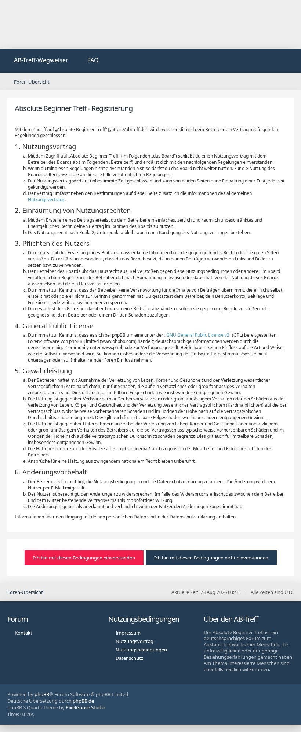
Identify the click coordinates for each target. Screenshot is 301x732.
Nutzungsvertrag (134, 641)
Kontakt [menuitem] (23, 632)
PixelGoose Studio (85, 707)
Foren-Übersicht (25, 592)
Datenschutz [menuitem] (129, 658)
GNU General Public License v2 (197, 335)
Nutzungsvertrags (46, 199)
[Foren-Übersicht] (150, 24)
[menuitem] (37, 61)
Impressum (128, 632)
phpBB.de (83, 701)
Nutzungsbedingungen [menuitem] (141, 649)
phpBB (42, 694)
